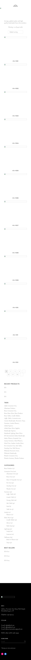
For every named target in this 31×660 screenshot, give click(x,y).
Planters (8, 515)
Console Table (10, 497)
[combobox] (15, 32)
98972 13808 (8, 633)
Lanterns (8, 534)
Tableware (7, 537)
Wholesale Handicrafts (10, 453)
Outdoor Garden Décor (17, 443)
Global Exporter (8, 426)
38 (17, 374)
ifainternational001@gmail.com (13, 629)
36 (8, 374)
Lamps (8, 531)
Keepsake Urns (17, 438)
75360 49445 (16, 633)
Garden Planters (14, 423)
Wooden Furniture (9, 458)
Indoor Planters (8, 438)
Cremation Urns (8, 471)
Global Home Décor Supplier (12, 428)
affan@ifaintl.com (10, 627)
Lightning (6, 529)
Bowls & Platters (11, 539)
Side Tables (19, 446)
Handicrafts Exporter (9, 431)
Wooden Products (19, 458)
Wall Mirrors (16, 448)
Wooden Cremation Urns (11, 456)
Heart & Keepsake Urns (12, 480)
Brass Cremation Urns (10, 411)
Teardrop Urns (8, 448)
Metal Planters (18, 441)
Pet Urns (8, 483)
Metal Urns (7, 443)
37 (13, 374)
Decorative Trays (20, 421)
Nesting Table (10, 500)
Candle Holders (16, 416)
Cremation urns (16, 418)
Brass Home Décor (9, 413)
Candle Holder (10, 520)
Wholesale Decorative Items (11, 451)
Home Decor (7, 518)
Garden (6, 512)
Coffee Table (9, 494)
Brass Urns (9, 477)
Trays (7, 542)
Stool (7, 506)
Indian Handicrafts (19, 436)
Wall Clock (9, 526)
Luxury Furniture (9, 441)
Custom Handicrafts (9, 421)
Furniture (6, 423)
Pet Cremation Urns (9, 446)
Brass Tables (7, 416)
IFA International (9, 436)
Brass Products (19, 413)
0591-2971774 (10, 615)
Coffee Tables (7, 418)
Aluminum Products (9, 408)
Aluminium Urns (11, 474)
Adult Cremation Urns (10, 406)
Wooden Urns (10, 489)
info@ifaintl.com (9, 625)
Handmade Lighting (9, 433)
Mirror (8, 523)
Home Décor (19, 433)
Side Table (9, 503)
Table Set (9, 509)
